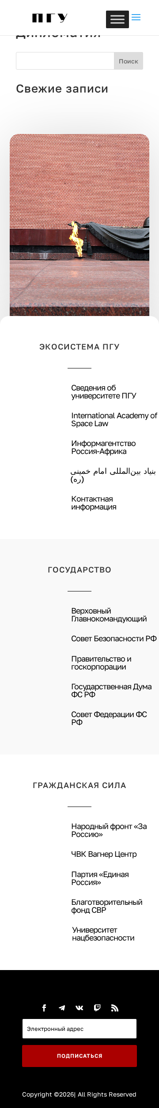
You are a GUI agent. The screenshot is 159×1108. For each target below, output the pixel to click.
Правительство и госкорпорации (101, 662)
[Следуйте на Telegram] (62, 1008)
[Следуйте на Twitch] (97, 1008)
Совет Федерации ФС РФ (109, 718)
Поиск (128, 61)
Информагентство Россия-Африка (103, 447)
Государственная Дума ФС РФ (111, 690)
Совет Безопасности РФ (113, 638)
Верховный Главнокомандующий (109, 614)
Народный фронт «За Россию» (109, 830)
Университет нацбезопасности (103, 933)
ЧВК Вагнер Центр (103, 854)
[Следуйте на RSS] (115, 1008)
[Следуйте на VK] (79, 1008)
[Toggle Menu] (117, 19)
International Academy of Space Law (114, 419)
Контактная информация (93, 502)
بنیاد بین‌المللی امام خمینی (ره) (113, 474)
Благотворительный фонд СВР (106, 906)
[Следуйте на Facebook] (44, 1008)
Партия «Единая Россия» (100, 878)
